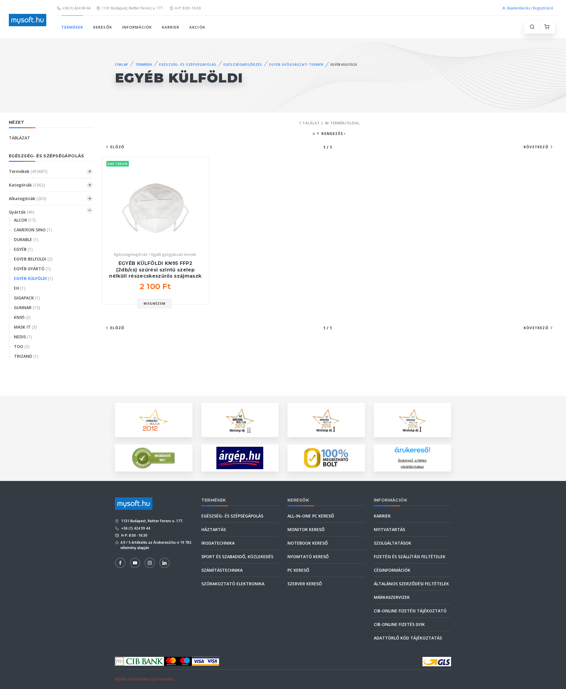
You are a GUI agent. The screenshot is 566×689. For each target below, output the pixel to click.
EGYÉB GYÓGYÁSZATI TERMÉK (296, 64)
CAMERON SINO (33, 230)
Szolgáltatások (392, 543)
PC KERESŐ (298, 570)
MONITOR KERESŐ (306, 529)
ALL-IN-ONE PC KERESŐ (310, 516)
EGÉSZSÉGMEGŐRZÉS (242, 64)
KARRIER (170, 27)
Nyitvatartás (389, 529)
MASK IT (25, 327)
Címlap (121, 64)
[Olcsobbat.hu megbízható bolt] (326, 458)
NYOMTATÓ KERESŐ (308, 556)
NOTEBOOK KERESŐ (307, 543)
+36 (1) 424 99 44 (76, 8)
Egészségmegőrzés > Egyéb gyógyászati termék (155, 254)
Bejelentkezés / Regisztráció (530, 8)
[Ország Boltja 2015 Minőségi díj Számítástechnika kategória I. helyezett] (326, 419)
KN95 (22, 317)
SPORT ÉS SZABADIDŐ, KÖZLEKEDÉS (237, 556)
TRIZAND (26, 356)
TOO (21, 346)
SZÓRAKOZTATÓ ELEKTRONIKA (232, 583)
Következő (536, 146)
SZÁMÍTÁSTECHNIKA (222, 570)
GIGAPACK (27, 298)
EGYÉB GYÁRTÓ (32, 268)
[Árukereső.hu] (412, 452)
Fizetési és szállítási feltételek (409, 556)
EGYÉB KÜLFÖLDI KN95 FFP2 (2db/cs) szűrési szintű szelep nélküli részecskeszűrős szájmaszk (155, 270)
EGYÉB (23, 249)
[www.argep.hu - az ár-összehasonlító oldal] (239, 458)
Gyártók (21, 212)
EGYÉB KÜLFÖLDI (33, 278)
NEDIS (23, 336)
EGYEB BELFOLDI (33, 259)
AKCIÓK (197, 27)
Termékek (28, 171)
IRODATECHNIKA (218, 543)
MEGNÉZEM (155, 303)
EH (19, 288)
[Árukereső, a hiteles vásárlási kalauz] (153, 457)
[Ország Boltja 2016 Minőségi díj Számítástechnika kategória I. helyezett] (412, 419)
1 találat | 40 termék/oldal (329, 123)
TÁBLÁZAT (19, 138)
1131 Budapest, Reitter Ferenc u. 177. (133, 8)
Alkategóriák (27, 198)
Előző (117, 146)
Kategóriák (27, 185)
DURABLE (26, 239)
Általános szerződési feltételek (411, 583)
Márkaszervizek (392, 597)
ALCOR (25, 220)
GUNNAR (27, 307)
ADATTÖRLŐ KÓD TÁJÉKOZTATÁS (408, 638)
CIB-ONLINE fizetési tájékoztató (410, 611)
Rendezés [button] (331, 133)
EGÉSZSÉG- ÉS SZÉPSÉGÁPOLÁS (187, 64)
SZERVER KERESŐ (304, 583)
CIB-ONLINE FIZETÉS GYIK (399, 624)
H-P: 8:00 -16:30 (188, 8)
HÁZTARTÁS (213, 529)
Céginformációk (392, 570)
